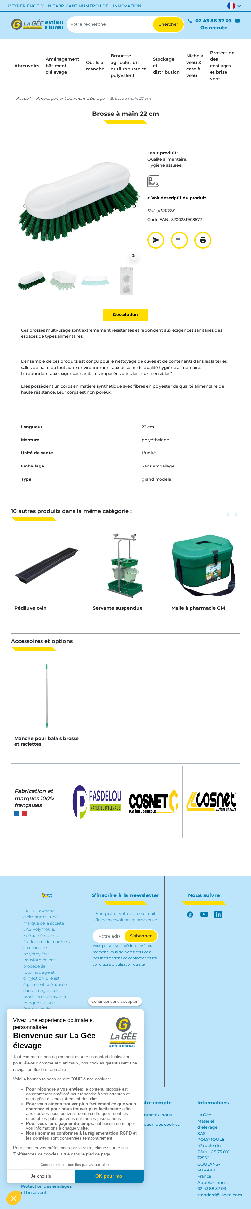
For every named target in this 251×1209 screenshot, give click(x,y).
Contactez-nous (155, 1114)
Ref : (151, 210)
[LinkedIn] (218, 914)
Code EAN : (158, 219)
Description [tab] (125, 314)
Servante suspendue (117, 608)
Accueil (23, 98)
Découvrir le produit (47, 572)
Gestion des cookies (159, 1124)
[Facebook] (190, 914)
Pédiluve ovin (30, 608)
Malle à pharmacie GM (198, 608)
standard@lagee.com (219, 1194)
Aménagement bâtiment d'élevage (70, 98)
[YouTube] (204, 914)
